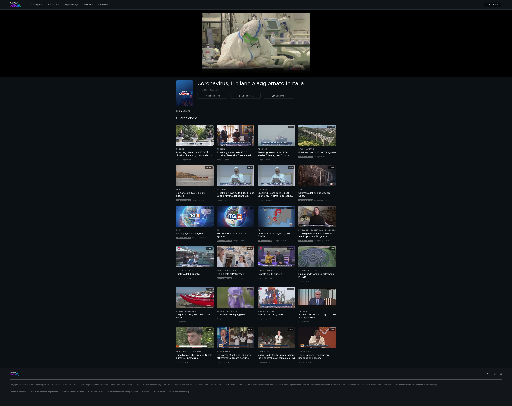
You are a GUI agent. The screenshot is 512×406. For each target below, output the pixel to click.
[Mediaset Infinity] (15, 4)
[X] (501, 373)
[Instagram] (494, 373)
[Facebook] (488, 373)
